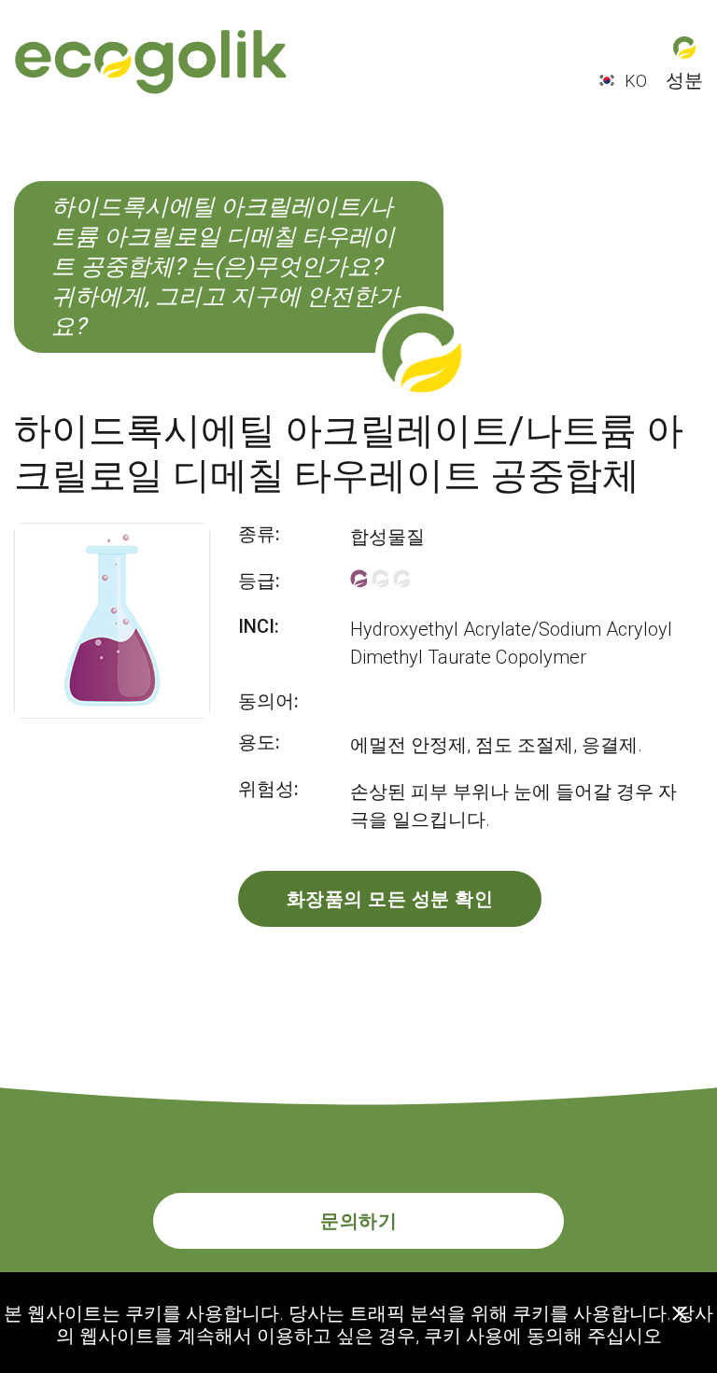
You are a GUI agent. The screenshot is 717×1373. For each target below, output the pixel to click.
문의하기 (358, 1221)
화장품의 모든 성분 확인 (390, 899)
